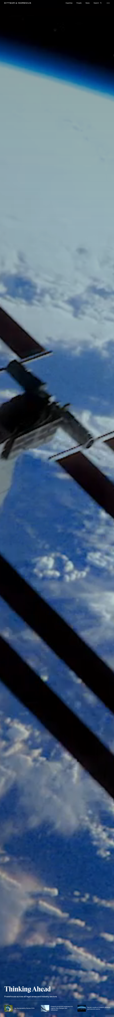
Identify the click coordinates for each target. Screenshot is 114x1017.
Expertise (69, 3)
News (88, 3)
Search (96, 3)
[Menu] (108, 3)
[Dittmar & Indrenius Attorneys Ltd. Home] (17, 3)
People (79, 3)
